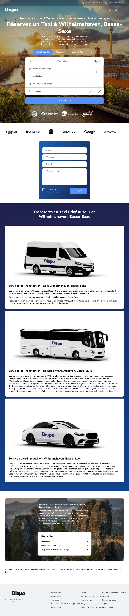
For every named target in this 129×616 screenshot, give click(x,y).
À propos (55, 600)
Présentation (56, 593)
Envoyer (78, 191)
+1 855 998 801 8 (93, 3)
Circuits (84, 593)
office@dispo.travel (116, 3)
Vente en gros (87, 600)
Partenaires (56, 596)
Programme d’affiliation (91, 596)
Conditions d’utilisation (91, 607)
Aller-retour (62, 61)
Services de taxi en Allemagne (53, 545)
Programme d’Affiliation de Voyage (55, 550)
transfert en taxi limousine (36, 464)
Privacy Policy (52, 192)
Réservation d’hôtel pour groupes (65, 604)
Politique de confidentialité (114, 593)
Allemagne (45, 541)
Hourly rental (77, 52)
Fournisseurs (107, 607)
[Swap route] (96, 72)
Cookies (105, 596)
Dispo (57, 569)
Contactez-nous (109, 600)
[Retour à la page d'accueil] (11, 10)
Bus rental (60, 52)
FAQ (83, 604)
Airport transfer (43, 52)
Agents (105, 604)
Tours (91, 52)
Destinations (56, 607)
